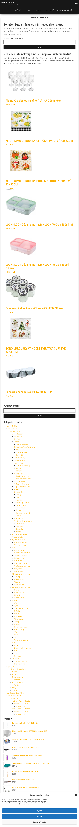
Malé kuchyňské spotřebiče (21, 701)
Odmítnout (39, 816)
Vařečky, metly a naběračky (23, 521)
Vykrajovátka (18, 569)
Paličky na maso (19, 481)
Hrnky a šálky (18, 616)
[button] (76, 795)
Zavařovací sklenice (20, 661)
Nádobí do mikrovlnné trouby (23, 648)
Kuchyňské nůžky (19, 458)
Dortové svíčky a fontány (22, 553)
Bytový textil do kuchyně (18, 669)
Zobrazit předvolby (39, 822)
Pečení (14, 548)
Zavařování (15, 659)
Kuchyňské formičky (20, 555)
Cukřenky (17, 611)
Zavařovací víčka (19, 664)
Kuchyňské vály (19, 558)
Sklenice (16, 635)
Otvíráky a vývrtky (19, 474)
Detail (13, 105)
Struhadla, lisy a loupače (22, 503)
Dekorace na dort (19, 550)
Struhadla (19, 516)
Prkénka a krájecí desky (21, 484)
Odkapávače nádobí (20, 542)
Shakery (16, 489)
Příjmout (39, 811)
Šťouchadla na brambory (24, 513)
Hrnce (16, 645)
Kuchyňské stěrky (20, 460)
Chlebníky (17, 577)
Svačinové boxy (19, 585)
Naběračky (19, 526)
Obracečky (19, 529)
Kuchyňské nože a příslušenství (24, 447)
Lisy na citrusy (20, 508)
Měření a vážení (19, 463)
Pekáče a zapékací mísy (22, 566)
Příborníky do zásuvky (33, 10)
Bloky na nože (20, 450)
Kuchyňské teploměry (23, 466)
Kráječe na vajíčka (22, 444)
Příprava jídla (14, 698)
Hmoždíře (17, 439)
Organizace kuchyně (18, 540)
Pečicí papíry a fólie (20, 563)
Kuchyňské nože (21, 452)
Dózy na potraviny (20, 579)
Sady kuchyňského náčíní (22, 487)
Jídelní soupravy (19, 619)
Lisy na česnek (21, 505)
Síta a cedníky (18, 492)
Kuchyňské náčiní (64, 10)
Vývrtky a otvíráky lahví (23, 479)
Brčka (15, 603)
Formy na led (18, 436)
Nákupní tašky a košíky (19, 534)
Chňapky (14, 672)
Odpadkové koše (17, 537)
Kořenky (16, 622)
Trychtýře (19, 500)
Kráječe (16, 442)
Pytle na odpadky (17, 571)
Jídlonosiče (17, 582)
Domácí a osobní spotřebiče (15, 693)
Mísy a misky (18, 624)
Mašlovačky (20, 524)
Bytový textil (12, 667)
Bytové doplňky (12, 429)
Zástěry (14, 690)
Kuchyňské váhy (21, 706)
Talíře (15, 637)
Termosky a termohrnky (22, 640)
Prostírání (17, 680)
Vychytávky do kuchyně (21, 704)
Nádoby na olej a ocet (21, 627)
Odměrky (19, 471)
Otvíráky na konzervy (22, 476)
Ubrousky (15, 675)
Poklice (16, 653)
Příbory (16, 632)
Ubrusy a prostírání (18, 677)
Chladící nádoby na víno (21, 608)
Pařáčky (18, 497)
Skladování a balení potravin (21, 574)
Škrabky (18, 511)
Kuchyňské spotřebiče (15, 696)
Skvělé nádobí (7, 2)
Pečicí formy (18, 561)
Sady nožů (50, 10)
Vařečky (18, 532)
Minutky (18, 468)
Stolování (15, 600)
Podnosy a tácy (19, 630)
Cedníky (18, 495)
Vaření (17, 10)
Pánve (16, 651)
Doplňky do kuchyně (16, 431)
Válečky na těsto (19, 519)
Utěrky (14, 688)
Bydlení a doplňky (11, 426)
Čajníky (16, 606)
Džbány (16, 614)
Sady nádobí (18, 656)
